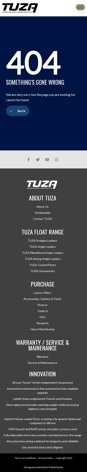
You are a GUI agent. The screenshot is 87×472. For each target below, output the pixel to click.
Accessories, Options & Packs (42, 299)
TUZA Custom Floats (42, 265)
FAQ (42, 317)
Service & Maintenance (42, 362)
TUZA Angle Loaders (42, 246)
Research (43, 323)
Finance (42, 305)
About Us (42, 206)
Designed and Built (34, 467)
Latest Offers (42, 292)
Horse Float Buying (42, 329)
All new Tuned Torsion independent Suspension (42, 382)
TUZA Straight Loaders (42, 240)
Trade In (42, 311)
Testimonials (42, 212)
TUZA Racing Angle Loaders (42, 258)
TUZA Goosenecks (42, 271)
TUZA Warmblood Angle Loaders (42, 252)
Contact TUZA (42, 218)
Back (21, 111)
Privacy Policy (46, 457)
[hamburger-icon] (80, 7)
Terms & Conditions (25, 457)
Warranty (42, 356)
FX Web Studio (55, 467)
